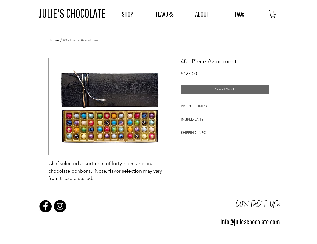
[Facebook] (45, 206)
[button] (273, 14)
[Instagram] (60, 206)
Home (53, 40)
